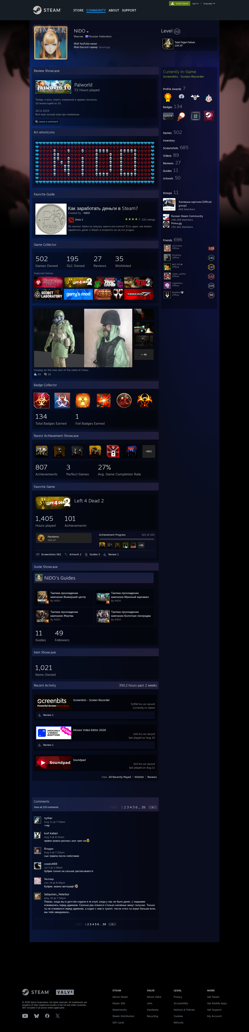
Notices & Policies (184, 1009)
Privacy (178, 996)
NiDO (87, 212)
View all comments (46, 807)
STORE (78, 10)
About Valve (154, 996)
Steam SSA (118, 1003)
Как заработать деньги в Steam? (103, 208)
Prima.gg (176, 223)
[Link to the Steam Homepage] (47, 13)
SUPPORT (129, 10)
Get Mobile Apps (217, 1003)
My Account (214, 1016)
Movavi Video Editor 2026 (89, 730)
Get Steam (213, 996)
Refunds (178, 1022)
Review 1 (113, 554)
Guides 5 (95, 554)
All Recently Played (120, 776)
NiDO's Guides (59, 578)
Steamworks (119, 1009)
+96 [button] (141, 545)
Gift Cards (118, 1022)
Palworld (83, 85)
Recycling (152, 1016)
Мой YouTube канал (85, 43)
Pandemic (53, 536)
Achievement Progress (112, 534)
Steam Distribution (123, 1016)
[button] (189, 31)
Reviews (152, 776)
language (207, 3)
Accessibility (181, 1003)
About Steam (120, 996)
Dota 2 (79, 219)
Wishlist (139, 776)
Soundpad (79, 760)
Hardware (152, 1009)
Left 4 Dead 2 (89, 501)
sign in (195, 3)
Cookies (178, 1016)
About (114, 10)
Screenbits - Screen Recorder (91, 700)
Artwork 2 (75, 554)
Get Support (214, 1009)
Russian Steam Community (187, 216)
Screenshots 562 (51, 554)
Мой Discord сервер (85, 47)
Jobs (149, 1003)
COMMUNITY (96, 10)
